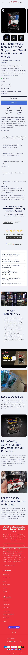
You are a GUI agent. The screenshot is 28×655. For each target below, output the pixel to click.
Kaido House (6, 578)
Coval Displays (13, 651)
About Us (5, 601)
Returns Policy (7, 611)
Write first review (14, 237)
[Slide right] (26, 38)
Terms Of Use (6, 607)
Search (5, 621)
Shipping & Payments (8, 614)
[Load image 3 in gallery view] (21, 38)
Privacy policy (16, 653)
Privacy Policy (6, 604)
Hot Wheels (6, 574)
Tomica (5, 591)
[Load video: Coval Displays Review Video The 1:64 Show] (14, 358)
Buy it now (14, 102)
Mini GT (5, 581)
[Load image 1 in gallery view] (7, 38)
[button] (3, 2)
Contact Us (6, 617)
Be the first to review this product (14, 234)
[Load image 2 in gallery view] (14, 38)
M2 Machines (6, 584)
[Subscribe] (23, 545)
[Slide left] (1, 38)
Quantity (3, 81)
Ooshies (5, 588)
